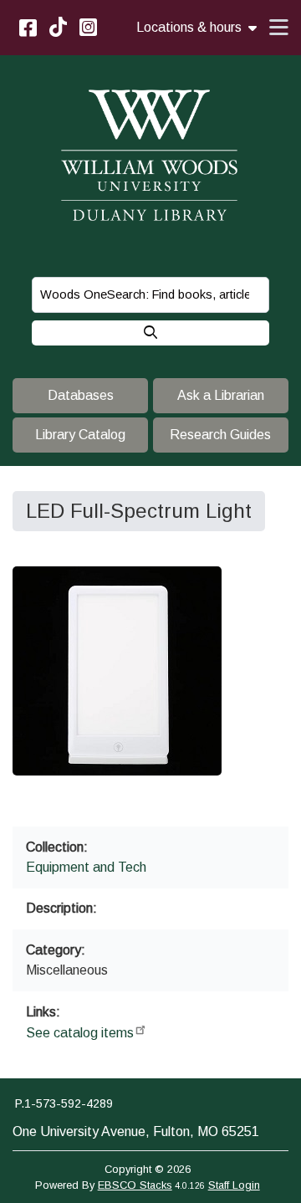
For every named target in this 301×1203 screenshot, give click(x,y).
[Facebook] (28, 27)
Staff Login (234, 1185)
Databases (81, 395)
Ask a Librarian (220, 395)
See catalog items (80, 1033)
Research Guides (220, 434)
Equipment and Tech (86, 867)
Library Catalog (80, 434)
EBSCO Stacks (135, 1185)
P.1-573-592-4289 (64, 1103)
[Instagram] (88, 27)
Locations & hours (189, 27)
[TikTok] (58, 27)
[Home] (150, 156)
